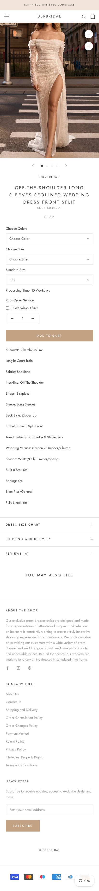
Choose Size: (15, 249)
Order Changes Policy (21, 725)
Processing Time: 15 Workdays (28, 290)
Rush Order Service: (20, 300)
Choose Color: (16, 228)
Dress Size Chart (23, 524)
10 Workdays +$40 (23, 307)
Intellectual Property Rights (24, 757)
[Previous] (33, 165)
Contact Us (13, 701)
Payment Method (17, 733)
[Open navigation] (6, 16)
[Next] (66, 165)
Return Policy (15, 741)
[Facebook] (7, 667)
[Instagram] (18, 667)
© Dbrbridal (49, 850)
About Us (12, 694)
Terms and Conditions (21, 765)
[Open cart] (93, 16)
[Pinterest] (29, 667)
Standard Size (15, 269)
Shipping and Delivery (28, 539)
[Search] (84, 16)
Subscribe (23, 826)
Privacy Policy (16, 749)
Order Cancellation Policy (24, 717)
